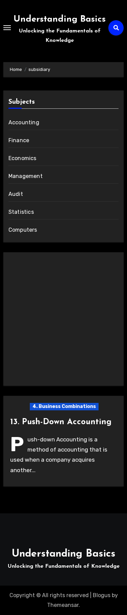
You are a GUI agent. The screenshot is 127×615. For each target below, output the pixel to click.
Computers (22, 230)
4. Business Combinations (64, 406)
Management (25, 176)
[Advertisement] (63, 320)
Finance (18, 140)
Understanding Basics (60, 19)
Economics (22, 158)
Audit (15, 194)
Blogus (101, 595)
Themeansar (63, 605)
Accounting (23, 122)
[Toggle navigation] (7, 27)
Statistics (21, 212)
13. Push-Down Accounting (60, 422)
